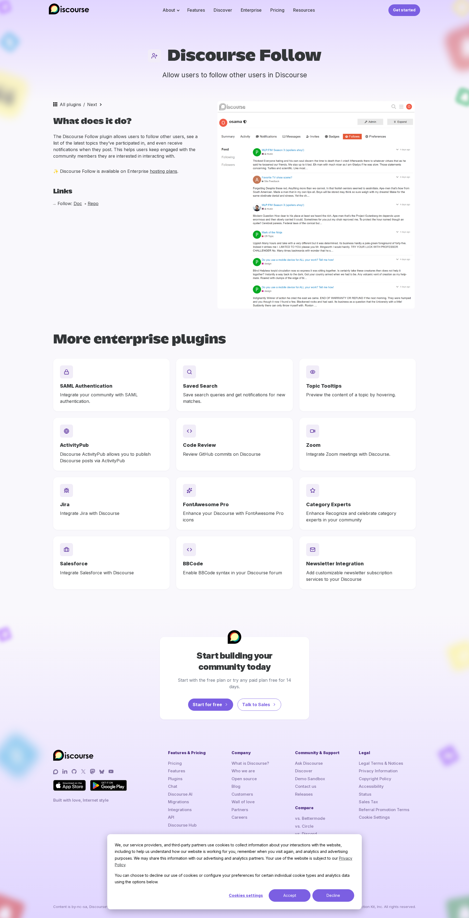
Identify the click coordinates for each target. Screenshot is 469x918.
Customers (242, 794)
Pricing (277, 10)
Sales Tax (368, 801)
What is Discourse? (250, 763)
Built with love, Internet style (81, 800)
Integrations (180, 809)
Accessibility (371, 786)
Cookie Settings (374, 817)
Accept (289, 895)
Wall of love (243, 801)
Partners (240, 809)
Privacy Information (378, 770)
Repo (93, 203)
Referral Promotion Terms (384, 809)
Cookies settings (246, 895)
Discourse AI (180, 794)
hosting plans (163, 171)
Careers (239, 817)
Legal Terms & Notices (381, 763)
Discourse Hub (182, 825)
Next (92, 104)
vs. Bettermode (310, 818)
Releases (304, 794)
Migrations (178, 801)
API (171, 817)
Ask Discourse (309, 763)
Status (365, 794)
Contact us (305, 786)
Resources (304, 10)
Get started (404, 10)
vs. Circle (304, 826)
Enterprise (251, 10)
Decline (333, 895)
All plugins (70, 104)
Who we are (243, 770)
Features (196, 10)
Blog (236, 786)
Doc (78, 203)
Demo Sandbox (310, 778)
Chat (172, 786)
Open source (244, 778)
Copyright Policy (375, 778)
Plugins (175, 778)
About (169, 10)
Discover (223, 10)
